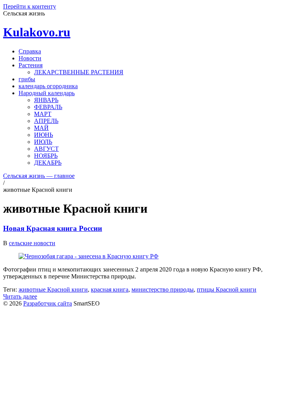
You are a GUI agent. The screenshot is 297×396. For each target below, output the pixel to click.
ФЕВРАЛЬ (48, 107)
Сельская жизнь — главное (39, 175)
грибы (27, 79)
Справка (30, 51)
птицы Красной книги (226, 289)
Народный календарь (47, 93)
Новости (30, 58)
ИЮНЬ (43, 134)
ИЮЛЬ (43, 141)
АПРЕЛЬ (46, 121)
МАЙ (41, 128)
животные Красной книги (53, 289)
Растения (31, 65)
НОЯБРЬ (46, 155)
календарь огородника (48, 86)
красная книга (109, 289)
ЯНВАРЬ (46, 100)
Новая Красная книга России (52, 228)
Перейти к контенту (29, 6)
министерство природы (162, 289)
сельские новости (32, 243)
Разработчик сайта (47, 303)
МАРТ (42, 114)
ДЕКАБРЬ (47, 162)
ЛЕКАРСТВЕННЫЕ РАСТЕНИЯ (78, 72)
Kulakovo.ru (36, 32)
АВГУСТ (46, 148)
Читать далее (20, 296)
